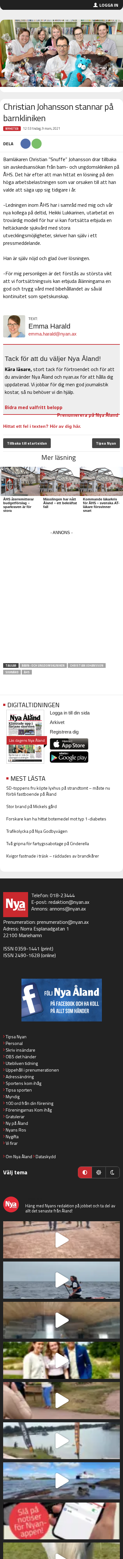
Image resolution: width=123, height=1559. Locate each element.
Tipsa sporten (19, 1089)
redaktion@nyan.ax (69, 902)
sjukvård (12, 672)
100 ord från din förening (29, 1103)
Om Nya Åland (19, 1156)
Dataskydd (46, 1156)
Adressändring (20, 1076)
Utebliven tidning (22, 1063)
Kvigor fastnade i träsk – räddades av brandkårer (52, 855)
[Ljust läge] (99, 1172)
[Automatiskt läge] (85, 1172)
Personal (14, 1043)
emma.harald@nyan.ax (52, 333)
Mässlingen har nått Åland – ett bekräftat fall (60, 503)
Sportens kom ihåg (23, 1083)
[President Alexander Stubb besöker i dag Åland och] (61, 1400)
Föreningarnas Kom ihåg (29, 1109)
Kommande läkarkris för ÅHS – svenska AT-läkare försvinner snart (101, 504)
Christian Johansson (86, 665)
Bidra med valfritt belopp (33, 407)
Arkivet (57, 722)
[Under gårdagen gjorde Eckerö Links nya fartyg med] (61, 1480)
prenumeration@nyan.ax (63, 922)
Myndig (13, 1096)
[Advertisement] (61, 599)
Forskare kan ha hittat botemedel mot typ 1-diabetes (56, 818)
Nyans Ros (16, 1129)
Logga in (108, 5)
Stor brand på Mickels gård (31, 806)
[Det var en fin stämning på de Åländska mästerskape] (61, 1239)
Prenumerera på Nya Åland (87, 415)
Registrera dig (64, 731)
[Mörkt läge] (113, 1172)
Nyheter (12, 129)
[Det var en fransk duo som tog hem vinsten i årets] (61, 1440)
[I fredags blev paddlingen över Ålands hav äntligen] (61, 1280)
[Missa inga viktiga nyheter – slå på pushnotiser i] (61, 1521)
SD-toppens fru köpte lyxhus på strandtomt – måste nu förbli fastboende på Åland (58, 791)
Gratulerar (15, 1116)
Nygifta (12, 1136)
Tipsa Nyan (106, 443)
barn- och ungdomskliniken (43, 665)
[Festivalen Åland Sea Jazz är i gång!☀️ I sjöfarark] (61, 1320)
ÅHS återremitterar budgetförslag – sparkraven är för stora (18, 504)
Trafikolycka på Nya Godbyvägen (36, 831)
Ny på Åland (17, 1123)
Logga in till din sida (70, 712)
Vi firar (12, 1143)
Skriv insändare (20, 1050)
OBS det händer (21, 1056)
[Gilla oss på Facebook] (61, 1000)
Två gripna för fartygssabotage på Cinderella (47, 843)
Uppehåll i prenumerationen (32, 1070)
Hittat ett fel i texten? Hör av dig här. (42, 426)
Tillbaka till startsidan (27, 443)
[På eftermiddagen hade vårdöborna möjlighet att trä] (61, 1360)
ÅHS (27, 672)
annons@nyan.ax (68, 908)
